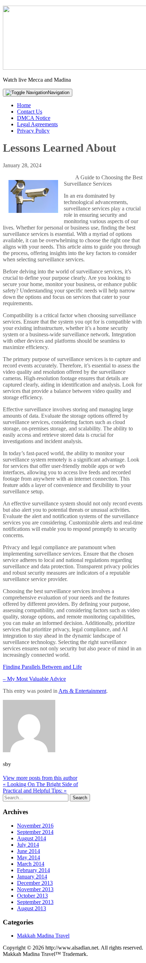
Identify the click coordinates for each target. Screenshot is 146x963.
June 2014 (28, 851)
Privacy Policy (33, 131)
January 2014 (32, 877)
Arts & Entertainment (82, 691)
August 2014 (31, 838)
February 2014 (33, 870)
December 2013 (35, 883)
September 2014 (35, 832)
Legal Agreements (37, 124)
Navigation (58, 92)
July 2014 (28, 845)
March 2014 (30, 864)
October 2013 (32, 896)
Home (24, 105)
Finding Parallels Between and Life (42, 667)
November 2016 (35, 826)
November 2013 (35, 889)
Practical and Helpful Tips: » (35, 791)
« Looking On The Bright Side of (40, 784)
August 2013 (31, 908)
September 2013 (35, 902)
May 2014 (28, 857)
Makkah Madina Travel (43, 936)
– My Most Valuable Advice (34, 679)
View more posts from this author (40, 778)
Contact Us (29, 112)
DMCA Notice (33, 118)
